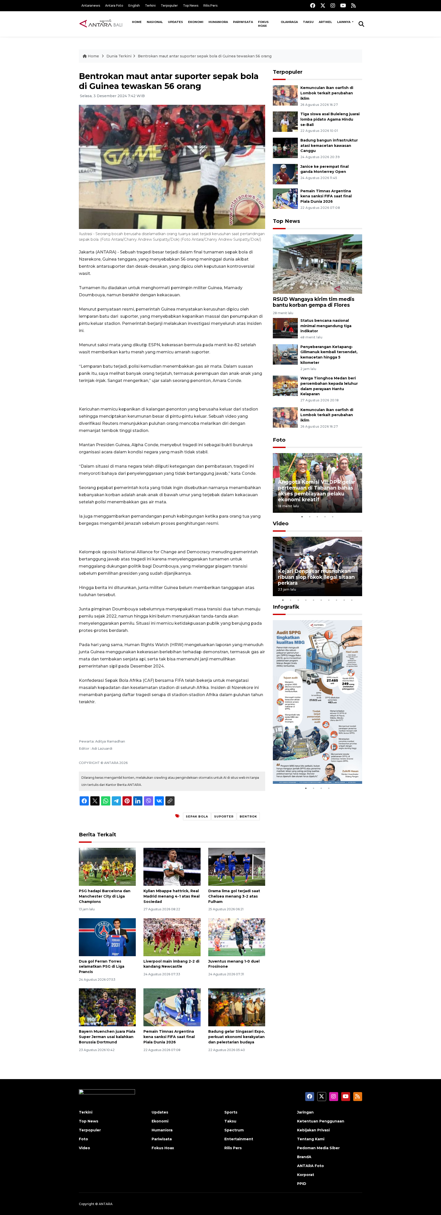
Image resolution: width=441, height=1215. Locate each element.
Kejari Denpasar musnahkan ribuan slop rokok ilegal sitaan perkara (316, 577)
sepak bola (197, 816)
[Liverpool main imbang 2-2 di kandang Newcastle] (171, 936)
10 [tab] (351, 600)
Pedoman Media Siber (318, 1148)
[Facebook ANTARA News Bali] (312, 5)
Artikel (325, 22)
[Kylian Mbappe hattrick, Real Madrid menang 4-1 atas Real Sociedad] (171, 866)
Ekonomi (195, 22)
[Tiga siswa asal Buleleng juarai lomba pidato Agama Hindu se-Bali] (285, 121)
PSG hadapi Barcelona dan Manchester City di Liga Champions (104, 896)
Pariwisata (243, 22)
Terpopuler (169, 5)
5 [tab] (332, 516)
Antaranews (90, 5)
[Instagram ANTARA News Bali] (332, 5)
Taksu (308, 22)
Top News (190, 5)
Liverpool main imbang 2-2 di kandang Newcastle (171, 964)
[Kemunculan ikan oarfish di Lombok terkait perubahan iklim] (285, 95)
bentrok (248, 816)
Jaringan (305, 1112)
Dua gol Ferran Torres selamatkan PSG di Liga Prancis (101, 966)
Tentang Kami (310, 1139)
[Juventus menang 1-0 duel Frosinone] (236, 936)
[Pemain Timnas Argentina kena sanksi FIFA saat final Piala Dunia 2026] (171, 1007)
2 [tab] (309, 516)
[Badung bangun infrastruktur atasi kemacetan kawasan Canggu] (285, 147)
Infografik (286, 607)
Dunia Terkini (118, 56)
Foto (279, 440)
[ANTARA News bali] (104, 23)
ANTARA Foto (310, 1165)
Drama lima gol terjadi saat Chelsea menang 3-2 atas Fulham (234, 896)
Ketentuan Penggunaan (320, 1121)
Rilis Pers (210, 5)
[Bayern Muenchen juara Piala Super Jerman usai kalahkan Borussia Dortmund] (107, 1007)
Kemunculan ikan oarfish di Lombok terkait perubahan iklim (326, 93)
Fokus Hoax (263, 24)
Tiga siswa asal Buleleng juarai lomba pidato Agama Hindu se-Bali (330, 119)
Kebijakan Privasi (313, 1130)
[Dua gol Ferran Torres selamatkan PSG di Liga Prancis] (107, 936)
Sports (230, 1112)
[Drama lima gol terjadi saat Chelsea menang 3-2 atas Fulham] (236, 866)
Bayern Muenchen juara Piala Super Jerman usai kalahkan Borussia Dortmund (107, 1036)
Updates (175, 22)
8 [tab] (336, 600)
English (134, 5)
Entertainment (238, 1139)
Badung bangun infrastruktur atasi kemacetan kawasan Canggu (329, 145)
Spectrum (234, 1130)
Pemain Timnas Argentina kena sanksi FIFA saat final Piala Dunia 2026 (169, 1036)
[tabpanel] (317, 483)
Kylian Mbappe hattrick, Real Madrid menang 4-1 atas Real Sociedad (171, 896)
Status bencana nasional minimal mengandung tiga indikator (325, 326)
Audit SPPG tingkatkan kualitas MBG (308, 768)
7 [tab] (329, 600)
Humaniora (218, 22)
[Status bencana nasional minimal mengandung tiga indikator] (285, 327)
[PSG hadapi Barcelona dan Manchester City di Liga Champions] (107, 866)
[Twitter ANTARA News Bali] (322, 5)
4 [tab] (325, 516)
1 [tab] (302, 516)
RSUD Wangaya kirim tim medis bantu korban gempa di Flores (313, 302)
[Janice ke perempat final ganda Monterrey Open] (285, 173)
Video (281, 523)
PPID (301, 1183)
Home (137, 22)
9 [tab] (344, 600)
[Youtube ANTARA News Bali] (343, 5)
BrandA (304, 1157)
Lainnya (344, 22)
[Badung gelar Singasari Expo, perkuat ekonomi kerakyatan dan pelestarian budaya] (236, 1007)
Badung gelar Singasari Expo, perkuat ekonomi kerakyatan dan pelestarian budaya (236, 1036)
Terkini (150, 5)
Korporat (305, 1174)
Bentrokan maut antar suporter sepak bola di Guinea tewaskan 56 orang (205, 56)
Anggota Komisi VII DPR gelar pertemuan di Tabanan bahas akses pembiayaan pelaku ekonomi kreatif (316, 491)
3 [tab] (317, 516)
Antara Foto (114, 5)
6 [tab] (321, 600)
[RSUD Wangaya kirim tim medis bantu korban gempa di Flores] (317, 263)
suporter (224, 816)
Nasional (155, 22)
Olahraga (289, 22)
